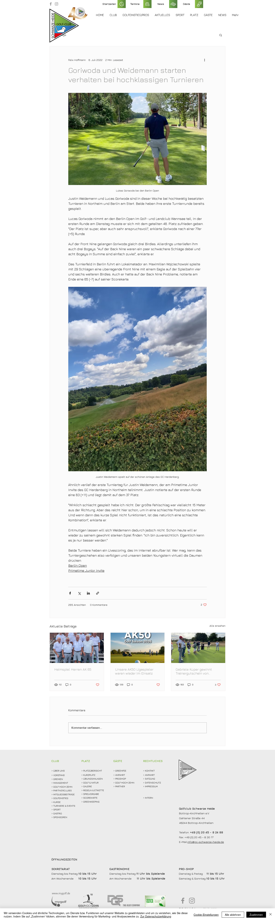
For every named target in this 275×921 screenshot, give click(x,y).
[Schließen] (270, 914)
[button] (113, 15)
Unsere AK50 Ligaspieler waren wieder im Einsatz (134, 671)
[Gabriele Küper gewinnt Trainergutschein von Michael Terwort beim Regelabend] (198, 648)
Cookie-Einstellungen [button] (206, 915)
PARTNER (120, 786)
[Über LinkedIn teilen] (88, 593)
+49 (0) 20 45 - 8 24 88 (206, 832)
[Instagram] (56, 4)
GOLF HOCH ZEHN (124, 782)
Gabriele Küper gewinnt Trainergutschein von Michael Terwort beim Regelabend (194, 671)
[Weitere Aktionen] (204, 60)
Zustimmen (256, 915)
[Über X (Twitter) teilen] (79, 593)
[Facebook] (50, 4)
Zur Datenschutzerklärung (155, 916)
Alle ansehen (217, 625)
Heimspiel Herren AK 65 (72, 669)
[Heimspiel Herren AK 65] (77, 648)
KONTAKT (150, 770)
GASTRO (57, 813)
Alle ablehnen (233, 915)
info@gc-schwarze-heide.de (205, 841)
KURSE (57, 802)
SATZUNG (150, 778)
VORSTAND (59, 775)
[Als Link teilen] (97, 593)
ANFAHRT (120, 775)
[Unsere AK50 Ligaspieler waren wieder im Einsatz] (138, 648)
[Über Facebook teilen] (70, 593)
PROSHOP (120, 778)
